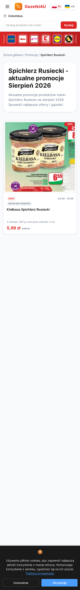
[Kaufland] (46, 39)
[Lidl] (57, 39)
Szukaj (68, 25)
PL (59, 6)
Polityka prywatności (40, 573)
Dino (11, 198)
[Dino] (23, 39)
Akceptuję (59, 582)
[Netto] (69, 39)
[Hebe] (34, 39)
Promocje (31, 55)
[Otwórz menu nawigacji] (7, 6)
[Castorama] (11, 39)
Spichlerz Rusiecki (19, 203)
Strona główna (13, 55)
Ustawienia (20, 582)
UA (73, 6)
